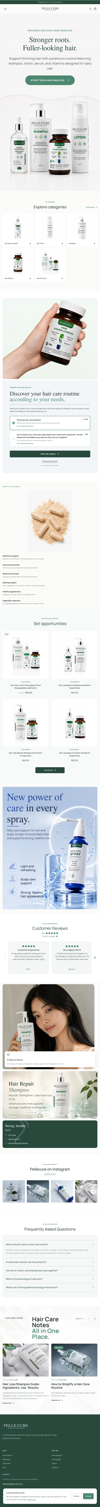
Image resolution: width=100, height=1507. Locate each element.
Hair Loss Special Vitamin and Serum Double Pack (74, 754)
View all (78, 1319)
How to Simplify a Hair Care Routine (70, 1386)
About (54, 1463)
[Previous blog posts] (88, 1318)
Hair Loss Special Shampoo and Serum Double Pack (74, 686)
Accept (88, 1496)
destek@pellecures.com (13, 1484)
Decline (76, 1496)
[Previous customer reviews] (5, 957)
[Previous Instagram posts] (6, 1191)
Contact (55, 1467)
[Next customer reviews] (94, 957)
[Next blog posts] (94, 1318)
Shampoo (6, 1459)
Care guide (56, 1459)
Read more (31, 1499)
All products (90, 207)
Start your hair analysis (47, 80)
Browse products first (50, 461)
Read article (7, 1403)
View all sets (48, 770)
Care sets (7, 1463)
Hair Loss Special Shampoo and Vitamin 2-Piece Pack (25, 754)
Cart (4, 1467)
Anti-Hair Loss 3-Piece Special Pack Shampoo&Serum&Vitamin (25, 686)
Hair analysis (57, 1455)
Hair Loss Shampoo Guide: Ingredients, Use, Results (21, 1386)
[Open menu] (5, 8)
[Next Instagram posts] (93, 1191)
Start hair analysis (48, 454)
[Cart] (95, 8)
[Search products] (90, 8)
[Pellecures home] (50, 9)
